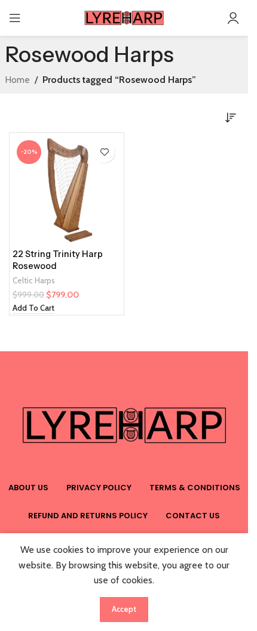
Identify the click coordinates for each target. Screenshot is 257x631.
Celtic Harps (34, 280)
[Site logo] (124, 17)
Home (17, 79)
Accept (124, 609)
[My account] (233, 18)
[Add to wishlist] (104, 152)
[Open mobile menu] (15, 18)
